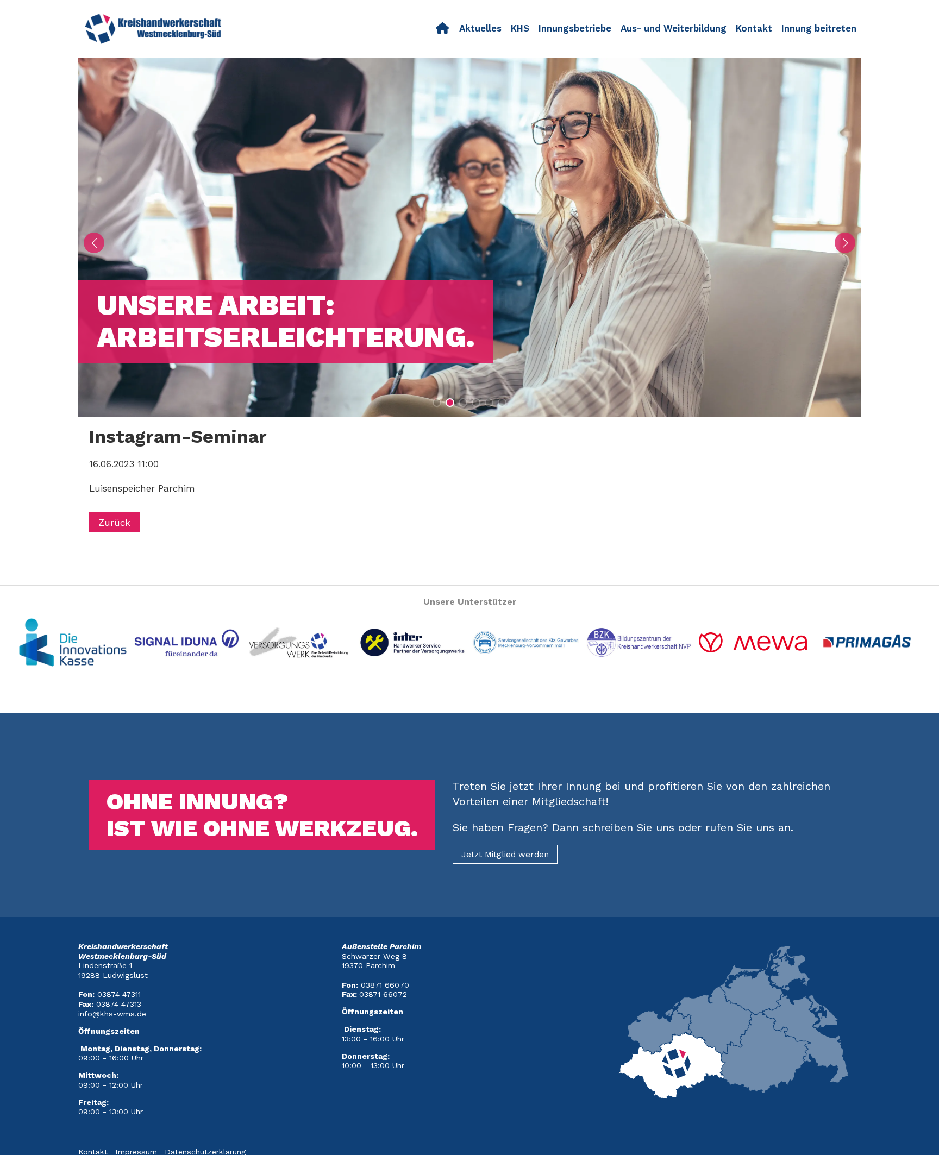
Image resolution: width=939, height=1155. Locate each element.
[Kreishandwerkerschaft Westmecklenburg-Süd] (442, 29)
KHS (520, 28)
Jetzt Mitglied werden (505, 854)
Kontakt (754, 28)
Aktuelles (480, 28)
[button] (437, 402)
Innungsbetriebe (575, 28)
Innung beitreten (818, 28)
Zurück (114, 522)
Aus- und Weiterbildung (674, 28)
